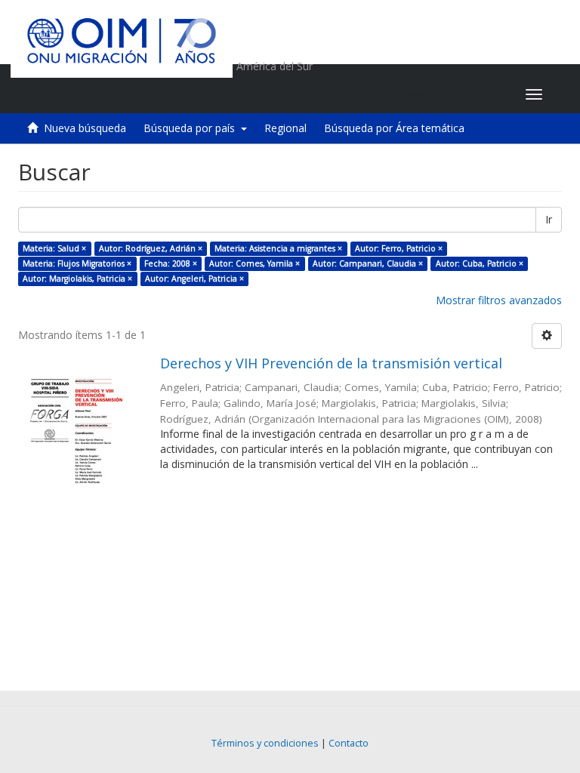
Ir (548, 219)
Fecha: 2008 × (170, 263)
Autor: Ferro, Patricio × (399, 248)
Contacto (349, 743)
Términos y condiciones (265, 743)
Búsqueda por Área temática (394, 128)
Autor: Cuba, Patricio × (479, 263)
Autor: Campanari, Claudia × (368, 263)
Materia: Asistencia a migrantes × (278, 248)
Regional (285, 128)
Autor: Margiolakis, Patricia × (77, 278)
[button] (419, 94)
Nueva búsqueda (85, 128)
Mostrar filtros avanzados (499, 300)
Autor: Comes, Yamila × (254, 263)
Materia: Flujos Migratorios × (77, 263)
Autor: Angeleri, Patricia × (194, 278)
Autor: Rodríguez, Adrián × (150, 248)
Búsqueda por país (192, 128)
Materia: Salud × (54, 248)
